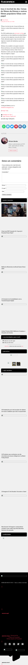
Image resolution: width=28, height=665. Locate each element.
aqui (22, 346)
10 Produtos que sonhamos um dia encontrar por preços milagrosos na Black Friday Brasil (13, 456)
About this (7, 346)
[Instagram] (5, 644)
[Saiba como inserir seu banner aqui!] (9, 364)
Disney (7, 116)
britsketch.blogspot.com (7, 107)
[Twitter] (18, 644)
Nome (4, 185)
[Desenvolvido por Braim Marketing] (20, 650)
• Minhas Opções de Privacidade (14, 638)
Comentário (5, 172)
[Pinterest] (14, 644)
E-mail (4, 188)
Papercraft (13, 116)
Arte (11, 114)
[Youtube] (22, 644)
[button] (4, 126)
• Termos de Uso (14, 635)
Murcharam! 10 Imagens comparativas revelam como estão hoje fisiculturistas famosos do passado (12, 528)
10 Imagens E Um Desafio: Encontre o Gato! (13, 491)
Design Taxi (4, 110)
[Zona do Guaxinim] (18, 364)
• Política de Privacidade (14, 637)
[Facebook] (9, 644)
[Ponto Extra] (14, 364)
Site (3, 191)
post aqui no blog (19, 33)
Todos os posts (13, 150)
